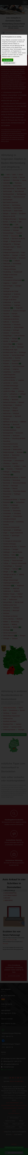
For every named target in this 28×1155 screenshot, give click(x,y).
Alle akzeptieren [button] (7, 60)
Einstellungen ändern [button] (9, 63)
